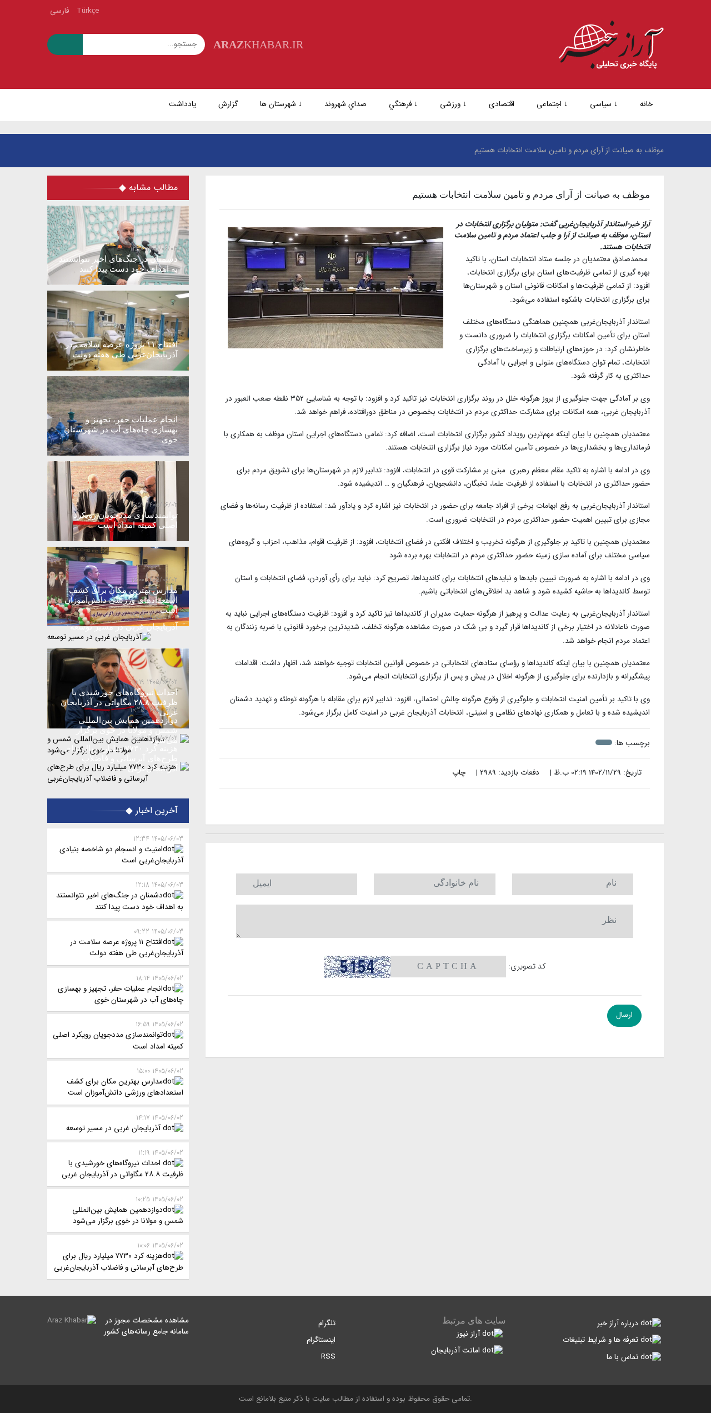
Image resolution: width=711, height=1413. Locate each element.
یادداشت (182, 104)
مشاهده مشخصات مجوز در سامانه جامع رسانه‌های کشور (146, 1326)
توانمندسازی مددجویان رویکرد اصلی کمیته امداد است (118, 1035)
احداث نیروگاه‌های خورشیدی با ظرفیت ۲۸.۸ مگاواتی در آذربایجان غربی (122, 1163)
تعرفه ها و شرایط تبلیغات (601, 1340)
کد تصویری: (527, 966)
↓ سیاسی (604, 104)
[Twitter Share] (452, 804)
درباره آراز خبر (618, 1323)
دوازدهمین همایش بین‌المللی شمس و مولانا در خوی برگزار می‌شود (127, 1210)
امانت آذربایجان (456, 1350)
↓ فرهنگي (403, 104)
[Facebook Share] (428, 804)
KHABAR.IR (258, 44)
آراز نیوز (469, 1334)
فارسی (59, 11)
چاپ (460, 772)
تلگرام (328, 1323)
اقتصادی (501, 104)
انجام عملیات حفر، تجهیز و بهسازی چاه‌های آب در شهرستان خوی (120, 989)
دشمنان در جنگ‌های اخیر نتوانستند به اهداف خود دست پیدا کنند (119, 896)
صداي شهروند (345, 104)
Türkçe (88, 11)
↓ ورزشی (453, 104)
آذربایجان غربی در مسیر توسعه (124, 1123)
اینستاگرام (322, 1340)
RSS (329, 1356)
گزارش (228, 104)
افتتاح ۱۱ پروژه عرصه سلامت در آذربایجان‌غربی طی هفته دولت (126, 942)
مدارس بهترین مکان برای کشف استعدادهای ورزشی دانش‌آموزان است (125, 1082)
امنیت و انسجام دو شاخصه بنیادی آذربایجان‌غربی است (121, 849)
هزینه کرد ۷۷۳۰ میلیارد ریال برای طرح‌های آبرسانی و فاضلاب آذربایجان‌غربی (118, 1256)
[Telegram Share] (417, 804)
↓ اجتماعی (552, 104)
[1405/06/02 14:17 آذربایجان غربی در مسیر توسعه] (118, 637)
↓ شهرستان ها (281, 104)
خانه (646, 104)
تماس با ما (623, 1357)
